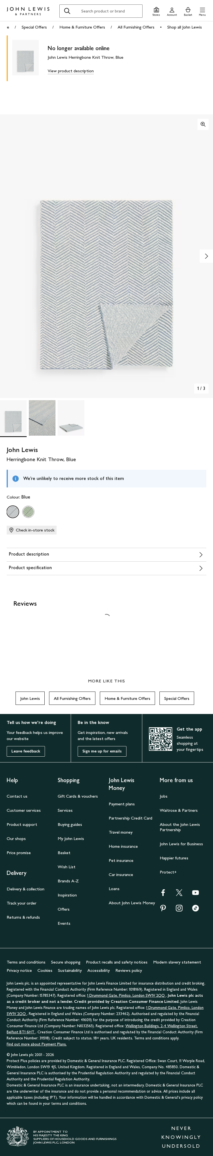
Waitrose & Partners (179, 810)
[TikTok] (195, 910)
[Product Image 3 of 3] (71, 418)
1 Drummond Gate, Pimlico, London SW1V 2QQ (126, 995)
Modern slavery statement (177, 962)
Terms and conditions (26, 962)
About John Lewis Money (132, 902)
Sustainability (70, 970)
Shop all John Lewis (184, 27)
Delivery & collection (25, 889)
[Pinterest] (163, 910)
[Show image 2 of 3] (206, 256)
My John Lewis (71, 838)
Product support (22, 824)
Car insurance (121, 874)
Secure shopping (65, 962)
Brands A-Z (68, 880)
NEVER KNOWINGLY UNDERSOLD (181, 1137)
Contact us (17, 796)
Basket (64, 852)
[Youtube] (195, 894)
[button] (202, 11)
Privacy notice (19, 970)
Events (64, 923)
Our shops (16, 838)
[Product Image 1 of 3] (13, 418)
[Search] (67, 11)
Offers (64, 909)
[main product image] (30, 58)
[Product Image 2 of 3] (42, 418)
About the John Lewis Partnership (180, 827)
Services (65, 810)
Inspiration (67, 895)
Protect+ (168, 872)
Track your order (21, 903)
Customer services (24, 810)
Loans (114, 888)
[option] (13, 512)
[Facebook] (163, 894)
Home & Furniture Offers (82, 27)
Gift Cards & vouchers (78, 796)
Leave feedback (25, 751)
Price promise (19, 852)
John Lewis (30, 698)
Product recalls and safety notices (117, 962)
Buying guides (70, 824)
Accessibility (98, 970)
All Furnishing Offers (136, 27)
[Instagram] (179, 910)
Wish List (66, 866)
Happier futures (174, 857)
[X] (179, 894)
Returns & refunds (23, 917)
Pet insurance (121, 860)
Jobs (164, 796)
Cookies (44, 970)
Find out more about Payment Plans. (37, 1044)
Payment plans (122, 803)
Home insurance (123, 846)
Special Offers (34, 27)
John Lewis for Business (181, 843)
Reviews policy (128, 970)
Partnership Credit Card (130, 818)
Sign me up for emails (102, 751)
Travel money (121, 832)
